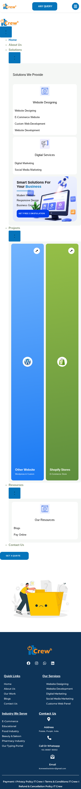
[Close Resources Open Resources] (14, 493)
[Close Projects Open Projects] (14, 236)
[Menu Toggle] (6, 32)
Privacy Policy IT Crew (29, 781)
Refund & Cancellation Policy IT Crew (40, 786)
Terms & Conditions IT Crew (61, 781)
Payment (8, 781)
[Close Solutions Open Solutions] (14, 57)
